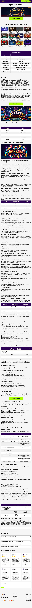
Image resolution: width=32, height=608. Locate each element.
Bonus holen (16, 307)
